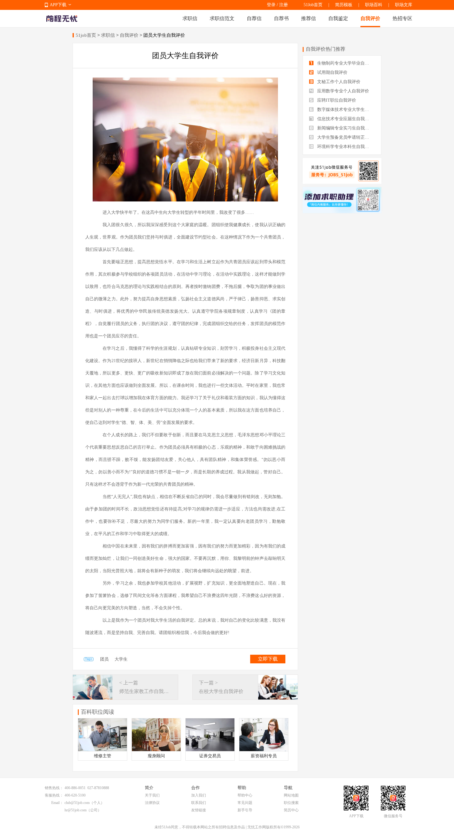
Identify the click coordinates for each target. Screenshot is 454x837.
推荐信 (308, 18)
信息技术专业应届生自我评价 (344, 118)
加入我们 (198, 795)
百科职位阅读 (97, 712)
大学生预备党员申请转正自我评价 (345, 137)
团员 (104, 659)
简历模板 (343, 4)
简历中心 (291, 810)
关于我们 (152, 795)
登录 (271, 4)
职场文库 (403, 4)
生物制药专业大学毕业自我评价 (345, 63)
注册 (283, 4)
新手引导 (245, 810)
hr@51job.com (75, 810)
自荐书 (281, 18)
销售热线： (54, 788)
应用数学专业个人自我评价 (342, 91)
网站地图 (291, 795)
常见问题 (245, 803)
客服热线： (54, 795)
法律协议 (152, 803)
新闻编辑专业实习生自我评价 (344, 128)
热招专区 (402, 18)
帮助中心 (245, 795)
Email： (57, 803)
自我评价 (370, 18)
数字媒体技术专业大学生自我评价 (345, 109)
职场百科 (373, 4)
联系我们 (198, 803)
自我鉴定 (338, 18)
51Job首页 (313, 4)
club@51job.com (77, 803)
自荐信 (254, 18)
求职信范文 (222, 18)
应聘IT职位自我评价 (336, 100)
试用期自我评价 (331, 72)
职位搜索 (291, 803)
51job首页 (86, 35)
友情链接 (198, 810)
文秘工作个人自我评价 (338, 81)
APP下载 (58, 4)
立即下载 (268, 659)
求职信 (190, 18)
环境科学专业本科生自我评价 (344, 146)
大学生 (121, 659)
